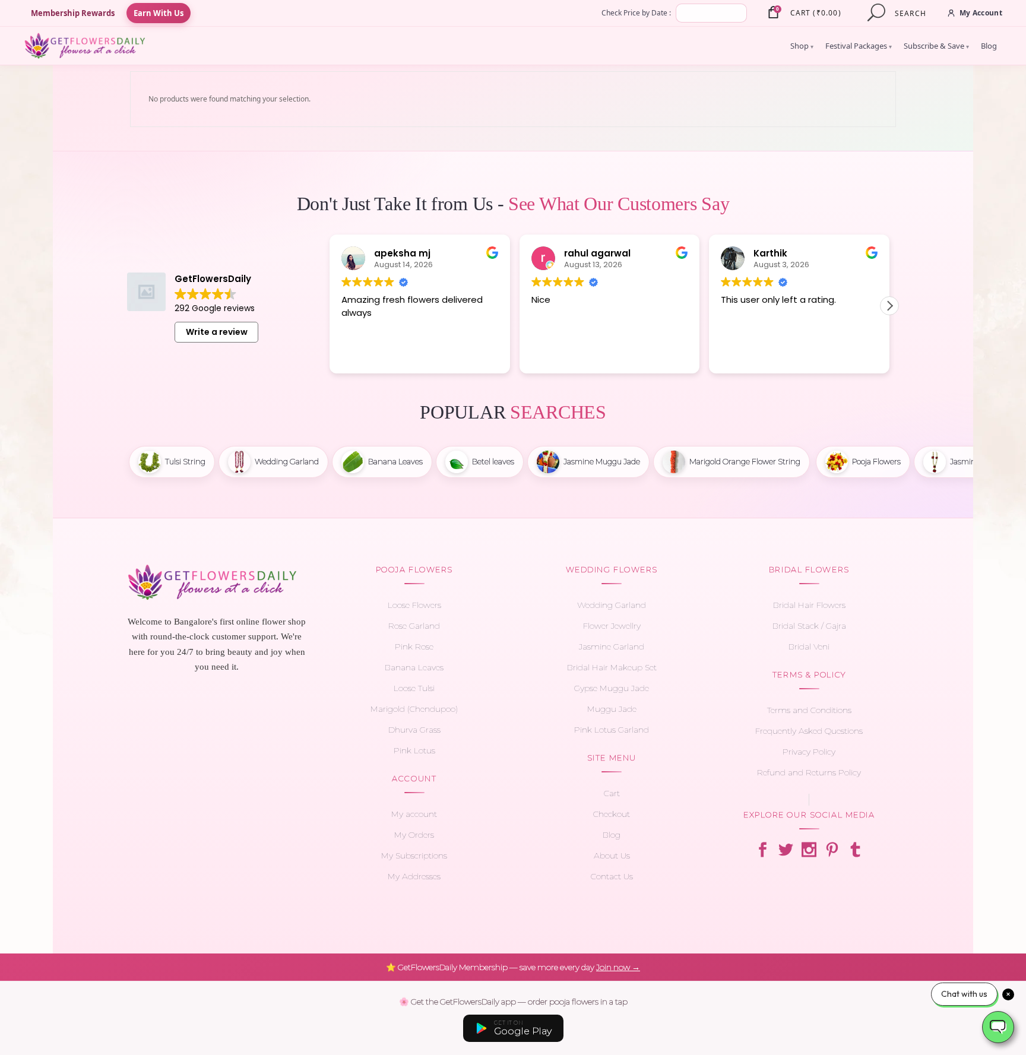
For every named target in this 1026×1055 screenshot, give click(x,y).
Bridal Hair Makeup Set (612, 667)
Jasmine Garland (611, 646)
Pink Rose (414, 646)
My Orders (414, 834)
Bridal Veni (808, 646)
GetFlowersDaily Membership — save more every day (513, 967)
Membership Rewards (73, 13)
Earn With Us (158, 13)
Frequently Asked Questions (809, 730)
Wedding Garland (611, 605)
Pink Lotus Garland (611, 729)
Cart (612, 793)
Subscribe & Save (936, 45)
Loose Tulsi (414, 688)
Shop (801, 45)
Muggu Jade (611, 709)
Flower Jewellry (612, 625)
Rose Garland (414, 625)
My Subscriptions (414, 855)
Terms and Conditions (809, 710)
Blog (989, 45)
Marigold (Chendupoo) (414, 709)
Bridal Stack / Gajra (809, 625)
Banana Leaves (414, 667)
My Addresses (414, 876)
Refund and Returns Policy (809, 772)
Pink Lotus (414, 750)
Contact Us (612, 876)
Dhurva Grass (414, 729)
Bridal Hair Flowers (809, 605)
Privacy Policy (809, 751)
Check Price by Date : (636, 13)
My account (414, 814)
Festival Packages (858, 45)
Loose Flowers (414, 605)
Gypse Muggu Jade (611, 688)
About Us (612, 855)
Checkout (611, 814)
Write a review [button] (217, 332)
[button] (889, 306)
